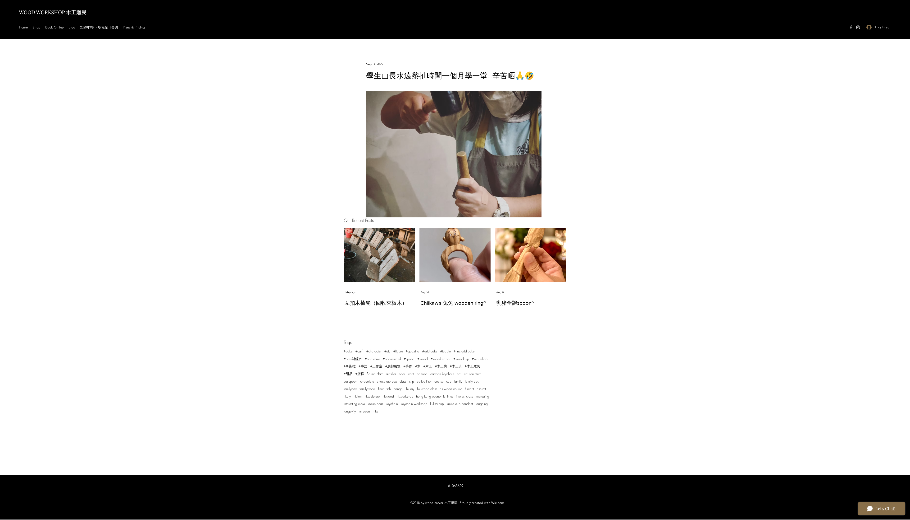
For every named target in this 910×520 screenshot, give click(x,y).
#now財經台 (353, 358)
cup (448, 381)
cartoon (422, 373)
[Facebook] (851, 27)
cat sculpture (472, 373)
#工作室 (376, 366)
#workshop (479, 358)
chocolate (367, 381)
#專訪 (363, 366)
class (403, 381)
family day (472, 381)
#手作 (407, 366)
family (458, 381)
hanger (398, 388)
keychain (392, 403)
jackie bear (375, 403)
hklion (358, 396)
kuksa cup (437, 403)
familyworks (367, 388)
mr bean (364, 411)
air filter (391, 373)
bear (402, 373)
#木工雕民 (472, 366)
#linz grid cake (464, 351)
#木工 (427, 366)
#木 (417, 366)
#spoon (409, 358)
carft (411, 373)
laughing (482, 403)
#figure (398, 351)
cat (459, 373)
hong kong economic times (434, 396)
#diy (387, 351)
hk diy (410, 388)
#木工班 (456, 366)
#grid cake (429, 351)
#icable (445, 351)
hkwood (388, 396)
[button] (887, 26)
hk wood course (451, 388)
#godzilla (412, 351)
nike (375, 411)
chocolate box (387, 381)
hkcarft (469, 388)
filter (381, 388)
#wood (422, 358)
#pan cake (372, 358)
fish (389, 388)
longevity (350, 411)
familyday (350, 388)
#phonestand (392, 358)
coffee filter (424, 381)
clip (411, 381)
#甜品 (348, 373)
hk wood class (427, 388)
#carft (359, 351)
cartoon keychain (442, 373)
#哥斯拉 (350, 366)
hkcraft (481, 388)
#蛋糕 (359, 373)
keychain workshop (414, 403)
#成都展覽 (392, 366)
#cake (348, 351)
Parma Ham (375, 373)
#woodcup (461, 358)
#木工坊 (441, 366)
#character (373, 351)
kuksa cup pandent (460, 403)
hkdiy (347, 396)
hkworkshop (405, 396)
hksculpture (372, 396)
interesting (482, 396)
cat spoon (350, 381)
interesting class (354, 403)
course (438, 381)
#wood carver (440, 358)
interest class (464, 396)
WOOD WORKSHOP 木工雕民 (53, 12)
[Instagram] (858, 27)
